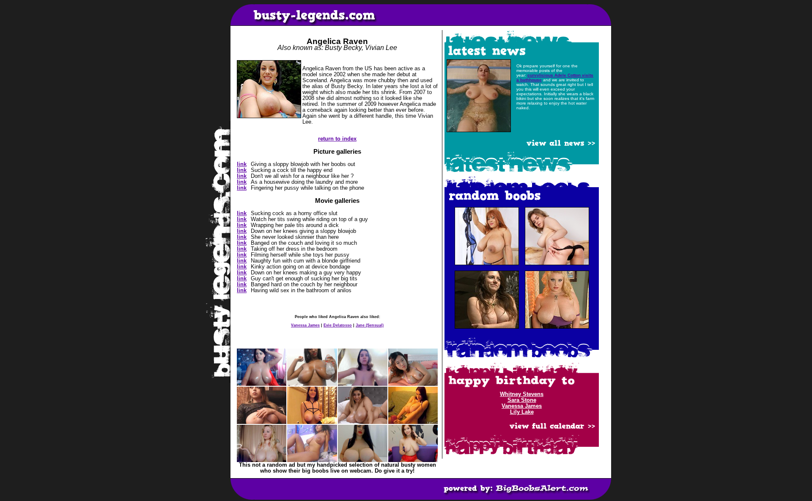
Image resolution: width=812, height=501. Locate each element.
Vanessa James (305, 325)
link (242, 164)
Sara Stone (522, 400)
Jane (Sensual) (370, 325)
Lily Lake (522, 412)
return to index (337, 139)
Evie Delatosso (338, 325)
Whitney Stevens (521, 394)
